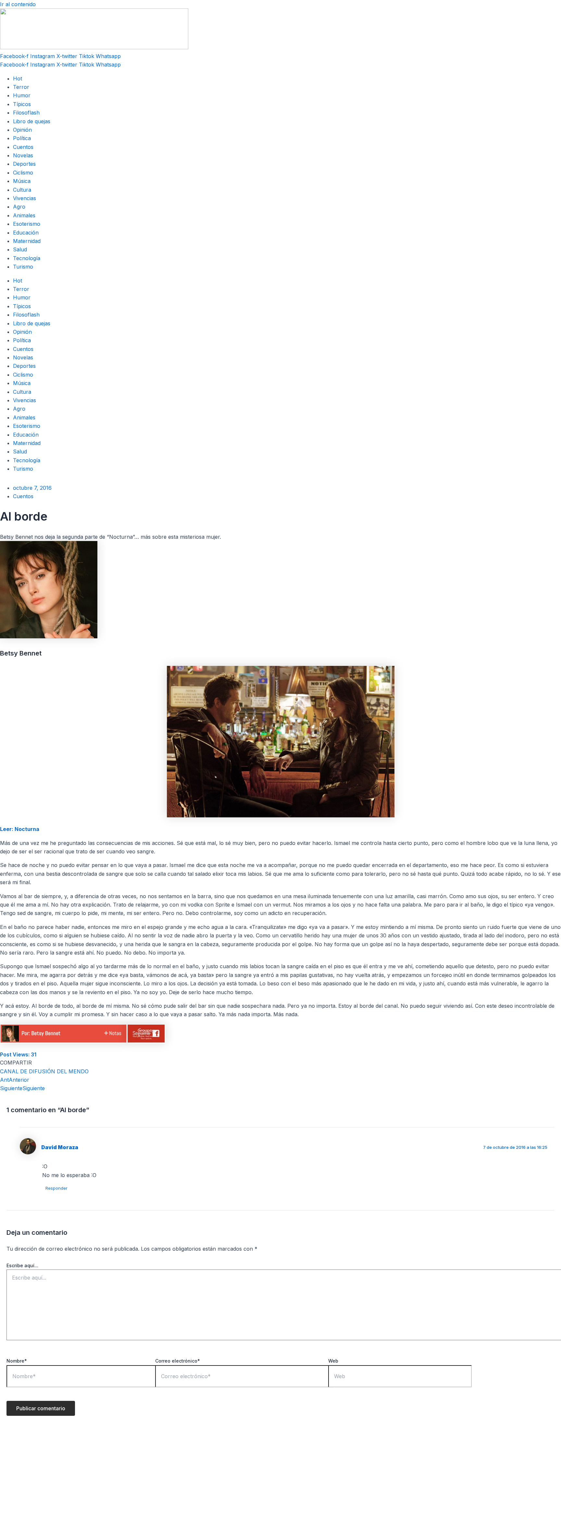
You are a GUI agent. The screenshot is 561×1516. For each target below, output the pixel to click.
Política (22, 138)
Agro (19, 206)
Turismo (23, 266)
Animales (24, 215)
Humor (22, 95)
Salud (20, 249)
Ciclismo (23, 172)
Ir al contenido (18, 4)
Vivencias (24, 198)
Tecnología (26, 258)
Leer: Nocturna (19, 829)
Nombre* (16, 1361)
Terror (21, 87)
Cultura (22, 189)
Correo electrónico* (177, 1361)
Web (333, 1361)
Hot (17, 78)
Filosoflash (26, 112)
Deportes (24, 164)
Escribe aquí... (22, 1265)
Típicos (22, 104)
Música (22, 181)
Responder (56, 1188)
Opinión (22, 129)
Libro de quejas (31, 121)
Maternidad (27, 241)
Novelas (23, 155)
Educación (26, 232)
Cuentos (23, 147)
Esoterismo (26, 224)
